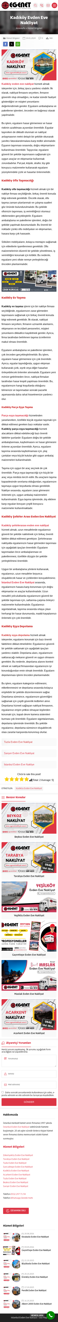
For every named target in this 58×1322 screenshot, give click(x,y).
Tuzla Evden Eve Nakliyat (14, 1163)
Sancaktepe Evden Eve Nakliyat (18, 1167)
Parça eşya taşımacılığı (15, 415)
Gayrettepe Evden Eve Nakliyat (29, 955)
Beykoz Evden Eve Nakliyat (29, 837)
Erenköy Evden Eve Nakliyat (35, 1277)
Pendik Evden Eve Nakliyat (34, 1290)
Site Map (43, 1318)
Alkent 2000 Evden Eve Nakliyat (37, 1304)
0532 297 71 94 (18, 1194)
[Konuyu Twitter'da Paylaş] (11, 44)
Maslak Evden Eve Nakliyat (29, 994)
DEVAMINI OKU (18, 1211)
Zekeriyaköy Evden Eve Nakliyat (18, 1155)
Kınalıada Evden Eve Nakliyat (35, 1237)
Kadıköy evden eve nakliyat (18, 84)
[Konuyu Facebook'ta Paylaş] (5, 44)
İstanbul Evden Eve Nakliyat (18, 582)
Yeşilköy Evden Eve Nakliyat (29, 915)
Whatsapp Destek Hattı (22, 1198)
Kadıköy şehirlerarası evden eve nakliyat (25, 525)
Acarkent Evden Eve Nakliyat (29, 1033)
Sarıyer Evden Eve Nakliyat (19, 753)
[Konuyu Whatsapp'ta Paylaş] (17, 44)
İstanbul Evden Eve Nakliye (19, 764)
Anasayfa (20, 28)
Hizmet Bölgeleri (35, 28)
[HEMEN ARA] (50, 1315)
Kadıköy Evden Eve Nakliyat (29, 788)
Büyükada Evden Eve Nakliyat (36, 1264)
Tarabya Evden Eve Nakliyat (29, 876)
